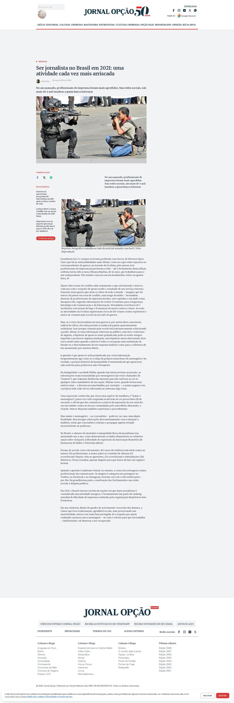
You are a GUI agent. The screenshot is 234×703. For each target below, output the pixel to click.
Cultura (121, 25)
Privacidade (72, 631)
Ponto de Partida (127, 661)
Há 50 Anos (189, 25)
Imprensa (133, 25)
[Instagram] (179, 10)
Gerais (81, 657)
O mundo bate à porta (129, 651)
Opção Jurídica (126, 654)
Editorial (52, 25)
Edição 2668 (165, 648)
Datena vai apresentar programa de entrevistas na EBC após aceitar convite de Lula (45, 198)
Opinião (177, 25)
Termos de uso (102, 631)
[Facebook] (173, 10)
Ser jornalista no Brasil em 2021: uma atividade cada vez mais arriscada (80, 71)
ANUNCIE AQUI (186, 624)
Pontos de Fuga (126, 664)
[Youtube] (184, 10)
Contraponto (44, 664)
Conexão (42, 657)
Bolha (40, 651)
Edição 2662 (165, 667)
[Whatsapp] (195, 10)
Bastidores (91, 25)
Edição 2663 (165, 664)
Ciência (41, 654)
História (82, 661)
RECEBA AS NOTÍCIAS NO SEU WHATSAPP (107, 624)
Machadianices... (86, 674)
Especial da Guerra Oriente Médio (95, 648)
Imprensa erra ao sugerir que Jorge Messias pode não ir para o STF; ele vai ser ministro (45, 226)
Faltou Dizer (84, 651)
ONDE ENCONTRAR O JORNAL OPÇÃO (60, 624)
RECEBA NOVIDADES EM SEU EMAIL (153, 624)
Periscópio (123, 657)
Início (41, 25)
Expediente (45, 631)
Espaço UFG (44, 674)
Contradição (44, 661)
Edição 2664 (165, 661)
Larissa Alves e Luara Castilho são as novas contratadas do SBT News (46, 212)
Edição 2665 (165, 657)
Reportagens (163, 25)
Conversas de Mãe (47, 667)
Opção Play (147, 25)
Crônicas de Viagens (48, 670)
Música (122, 648)
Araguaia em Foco (47, 648)
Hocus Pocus (85, 664)
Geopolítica (83, 654)
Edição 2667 (165, 651)
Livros (81, 670)
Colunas (64, 25)
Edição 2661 (165, 670)
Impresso (77, 25)
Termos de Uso (65, 697)
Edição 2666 (165, 654)
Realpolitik (123, 667)
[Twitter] (189, 10)
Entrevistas (107, 25)
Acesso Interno (134, 631)
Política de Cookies (35, 697)
